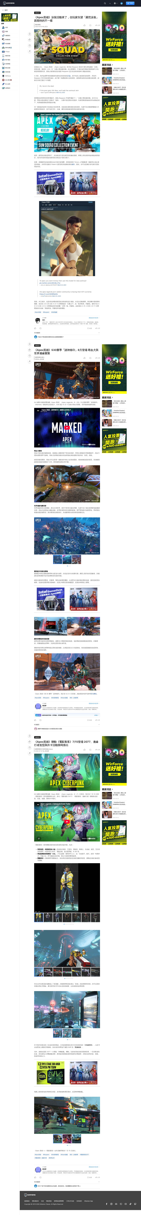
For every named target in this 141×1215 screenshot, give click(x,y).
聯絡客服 (49, 1198)
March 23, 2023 (62, 285)
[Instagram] (111, 1200)
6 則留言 (36, 724)
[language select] (116, 3)
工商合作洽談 (70, 1198)
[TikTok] (130, 1200)
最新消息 (106, 64)
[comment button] (90, 25)
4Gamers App (88, 1198)
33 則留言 (37, 333)
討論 (69, 76)
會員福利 (79, 1198)
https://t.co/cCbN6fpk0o (49, 294)
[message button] (30, 45)
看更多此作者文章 (93, 317)
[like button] (30, 39)
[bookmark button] (30, 34)
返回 (6, 10)
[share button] (30, 51)
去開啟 (96, 715)
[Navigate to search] (105, 3)
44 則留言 (37, 1178)
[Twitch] (135, 1200)
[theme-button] (110, 3)
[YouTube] (126, 1200)
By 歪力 (45, 26)
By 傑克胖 (41, 359)
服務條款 (27, 1198)
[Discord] (116, 1200)
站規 (42, 1198)
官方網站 (94, 694)
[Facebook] (106, 1200)
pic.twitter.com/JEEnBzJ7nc (50, 283)
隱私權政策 (35, 1198)
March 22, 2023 (60, 92)
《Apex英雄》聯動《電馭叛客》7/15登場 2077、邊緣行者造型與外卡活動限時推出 (66, 743)
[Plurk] (121, 1200)
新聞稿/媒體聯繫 (59, 1198)
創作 (73, 164)
